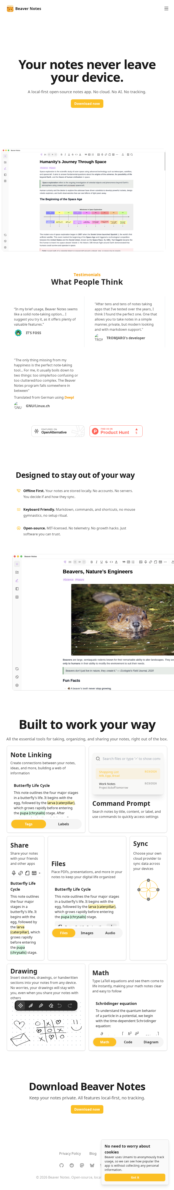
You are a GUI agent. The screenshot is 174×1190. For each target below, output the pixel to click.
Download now (87, 103)
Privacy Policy (70, 1153)
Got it (135, 1177)
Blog (93, 1153)
